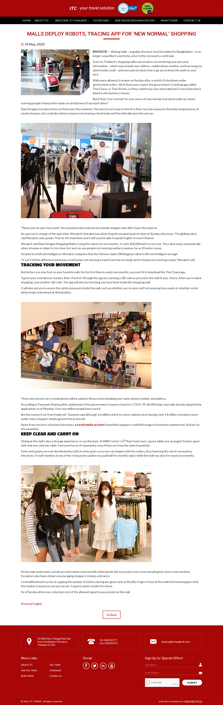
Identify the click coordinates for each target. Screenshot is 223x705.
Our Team (55, 664)
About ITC (42, 20)
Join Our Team (29, 670)
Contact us (55, 675)
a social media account (90, 424)
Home (27, 20)
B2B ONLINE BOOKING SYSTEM (134, 20)
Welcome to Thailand (71, 20)
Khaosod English (31, 603)
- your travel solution (92, 8)
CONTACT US (192, 20)
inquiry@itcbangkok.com (175, 641)
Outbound (101, 20)
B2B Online (27, 675)
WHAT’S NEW (169, 20)
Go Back (111, 615)
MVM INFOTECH (193, 701)
